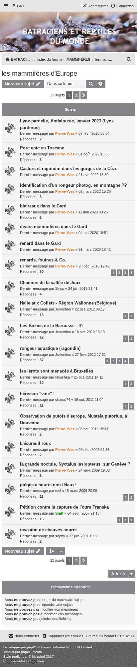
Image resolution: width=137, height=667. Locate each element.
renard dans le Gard (40, 243)
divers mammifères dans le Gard (53, 226)
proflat (17, 656)
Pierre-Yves (64, 133)
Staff (59, 513)
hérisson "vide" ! (37, 393)
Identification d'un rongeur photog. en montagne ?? (73, 185)
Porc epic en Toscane (42, 147)
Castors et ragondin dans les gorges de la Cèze (68, 168)
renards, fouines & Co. (43, 259)
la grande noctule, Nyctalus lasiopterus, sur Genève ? (75, 464)
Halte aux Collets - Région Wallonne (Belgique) (68, 302)
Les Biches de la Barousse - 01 (51, 325)
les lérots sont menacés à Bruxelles (56, 371)
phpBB (32, 647)
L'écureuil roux (35, 443)
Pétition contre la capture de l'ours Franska (64, 507)
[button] (83, 95)
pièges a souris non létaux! (48, 484)
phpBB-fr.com (31, 652)
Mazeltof (38, 656)
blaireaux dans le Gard (43, 205)
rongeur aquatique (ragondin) (50, 348)
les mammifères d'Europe (39, 73)
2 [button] (76, 95)
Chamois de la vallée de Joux (50, 282)
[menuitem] (17, 6)
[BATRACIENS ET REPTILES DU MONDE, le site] (69, 36)
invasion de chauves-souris (48, 529)
